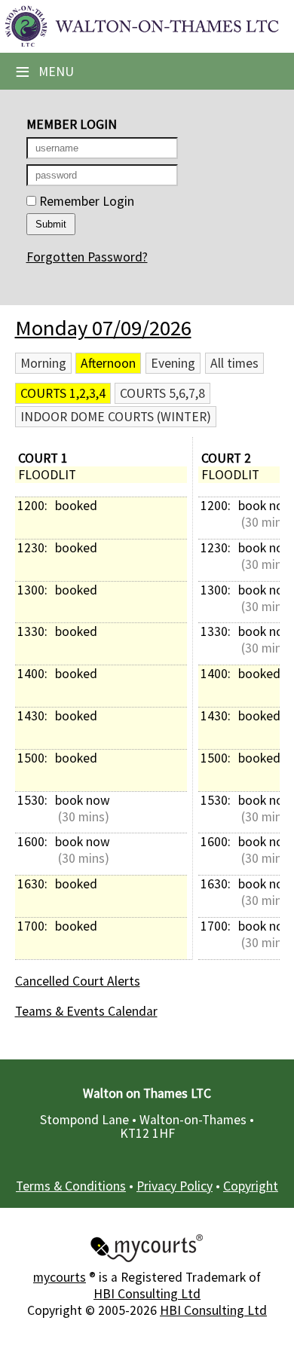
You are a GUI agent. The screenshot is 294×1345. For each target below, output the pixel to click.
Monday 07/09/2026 (103, 327)
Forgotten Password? (87, 257)
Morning (43, 363)
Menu (44, 71)
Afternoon (108, 363)
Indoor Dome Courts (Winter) (115, 416)
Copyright (250, 1186)
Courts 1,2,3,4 (63, 393)
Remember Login (85, 201)
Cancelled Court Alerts (77, 981)
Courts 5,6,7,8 (162, 393)
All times (234, 363)
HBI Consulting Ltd (147, 1293)
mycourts (59, 1277)
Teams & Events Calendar (86, 1011)
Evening (173, 363)
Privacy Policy (174, 1186)
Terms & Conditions (71, 1186)
